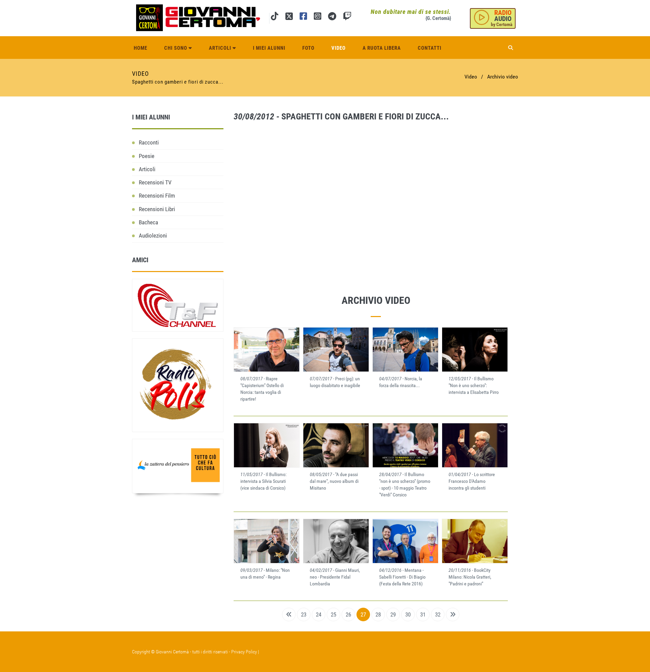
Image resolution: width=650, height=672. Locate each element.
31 (423, 614)
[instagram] (317, 17)
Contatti (429, 48)
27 (363, 614)
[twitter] (289, 17)
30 (408, 614)
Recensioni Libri (157, 209)
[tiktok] (274, 17)
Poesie (146, 156)
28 (378, 614)
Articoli (221, 48)
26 (348, 614)
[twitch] (347, 17)
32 (437, 614)
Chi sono (176, 48)
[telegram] (332, 17)
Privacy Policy (244, 651)
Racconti (149, 142)
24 (318, 614)
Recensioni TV (155, 182)
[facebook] (303, 17)
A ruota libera (382, 48)
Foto (308, 48)
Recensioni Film (157, 195)
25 (333, 614)
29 (393, 614)
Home (140, 48)
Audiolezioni (153, 235)
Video (338, 48)
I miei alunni (269, 48)
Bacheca (148, 222)
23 (303, 614)
